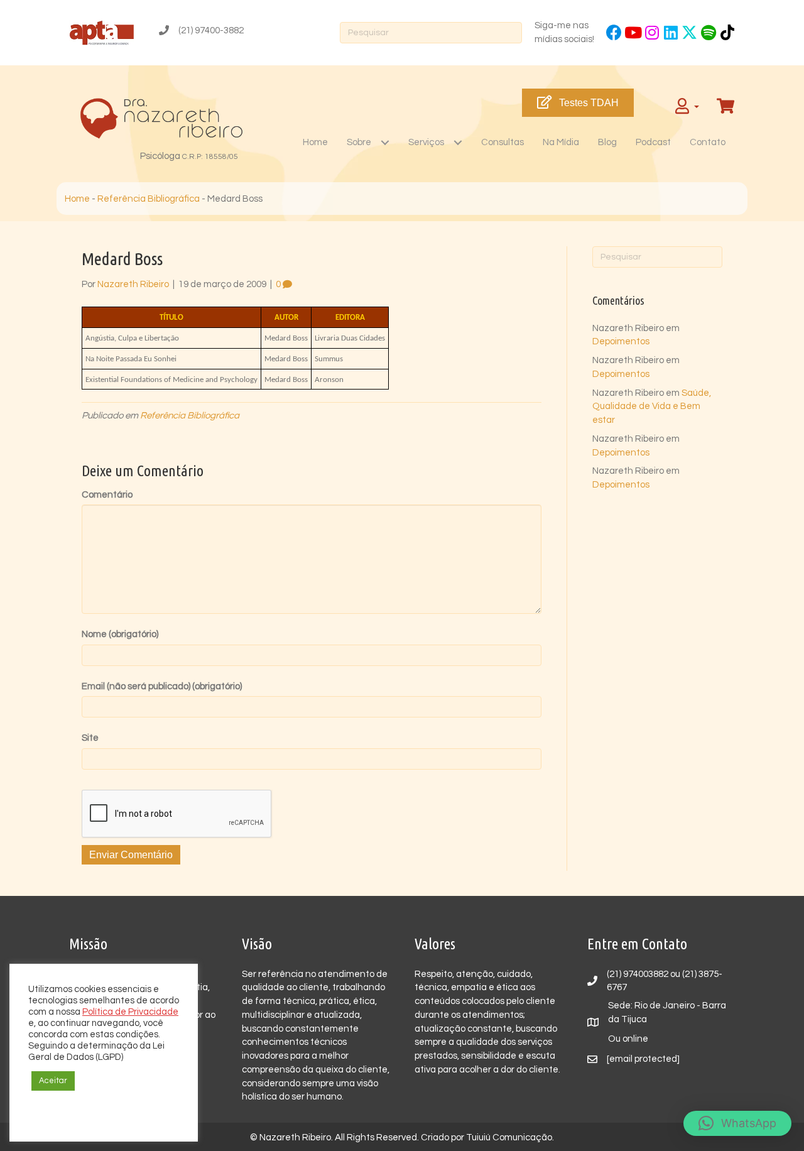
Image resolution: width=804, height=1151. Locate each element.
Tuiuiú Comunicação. (510, 1137)
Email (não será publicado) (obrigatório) (162, 686)
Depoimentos (620, 341)
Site (90, 738)
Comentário (107, 494)
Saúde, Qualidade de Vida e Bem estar (651, 406)
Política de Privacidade (130, 1012)
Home (77, 199)
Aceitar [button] (53, 1080)
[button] (614, 32)
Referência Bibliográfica (148, 199)
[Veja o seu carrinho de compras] (727, 106)
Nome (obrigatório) (120, 634)
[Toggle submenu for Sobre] (385, 142)
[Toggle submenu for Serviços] (457, 142)
